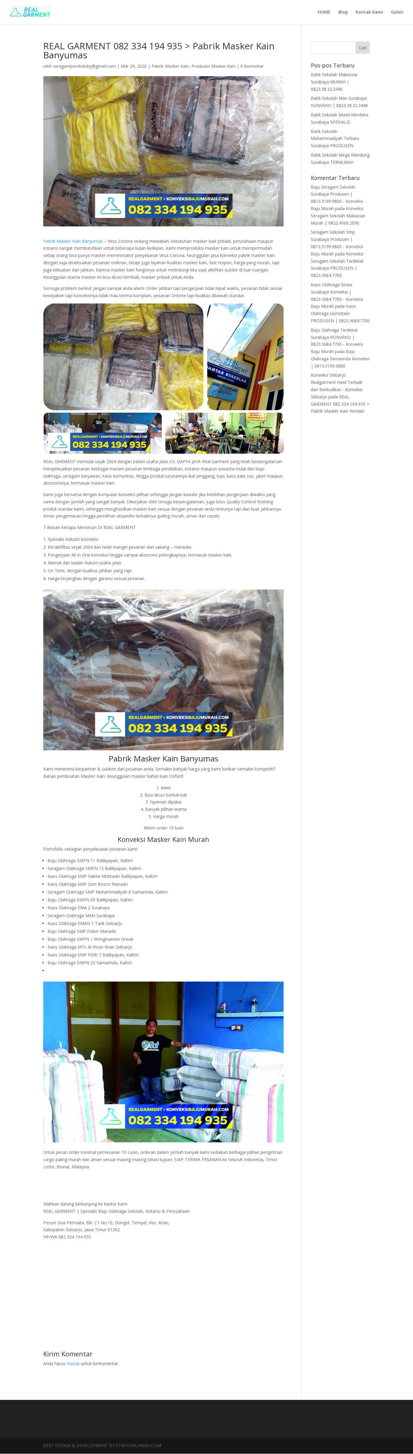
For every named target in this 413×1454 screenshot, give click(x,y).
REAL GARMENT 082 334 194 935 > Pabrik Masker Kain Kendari (340, 404)
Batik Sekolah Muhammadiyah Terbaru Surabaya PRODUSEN (335, 138)
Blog (343, 12)
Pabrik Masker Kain (170, 66)
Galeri (397, 12)
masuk (73, 1363)
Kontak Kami (369, 12)
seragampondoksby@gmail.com (84, 66)
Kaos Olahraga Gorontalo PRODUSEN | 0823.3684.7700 (340, 313)
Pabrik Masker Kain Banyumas (73, 241)
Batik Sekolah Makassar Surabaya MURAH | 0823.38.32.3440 (334, 82)
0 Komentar (252, 66)
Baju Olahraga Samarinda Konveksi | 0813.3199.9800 (340, 359)
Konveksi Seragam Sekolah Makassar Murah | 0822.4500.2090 (338, 216)
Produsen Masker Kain (213, 66)
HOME (324, 12)
